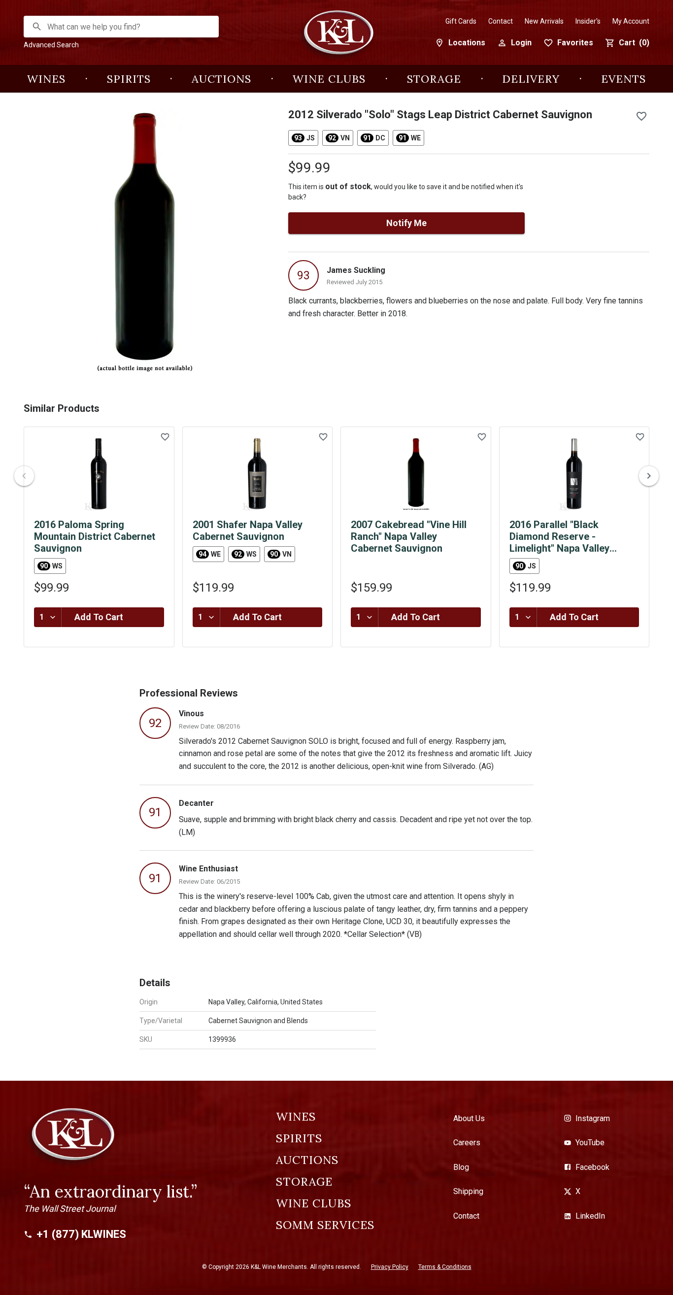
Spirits (129, 78)
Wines (46, 78)
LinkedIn (590, 1216)
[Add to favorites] (641, 116)
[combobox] (121, 26)
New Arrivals (544, 21)
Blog (461, 1167)
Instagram (592, 1118)
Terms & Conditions (444, 1266)
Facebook (592, 1167)
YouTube (590, 1142)
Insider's (588, 21)
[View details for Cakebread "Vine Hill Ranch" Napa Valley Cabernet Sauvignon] (416, 474)
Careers (466, 1142)
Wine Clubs (329, 78)
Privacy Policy (389, 1266)
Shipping (468, 1191)
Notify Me (406, 223)
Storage (434, 78)
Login (521, 42)
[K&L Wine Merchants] (336, 37)
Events (623, 78)
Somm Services (325, 1225)
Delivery (531, 78)
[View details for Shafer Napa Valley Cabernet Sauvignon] (258, 474)
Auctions (221, 78)
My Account (630, 21)
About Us (469, 1118)
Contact (500, 21)
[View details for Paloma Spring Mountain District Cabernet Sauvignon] (99, 474)
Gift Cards (460, 21)
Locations (466, 42)
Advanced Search (51, 44)
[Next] (649, 475)
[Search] (37, 26)
